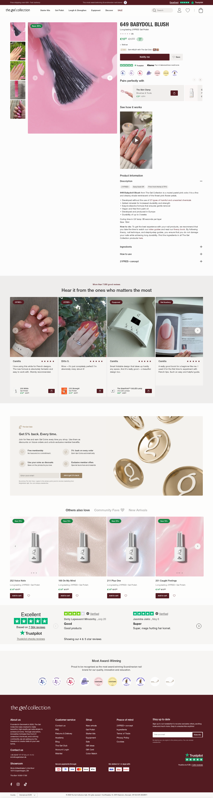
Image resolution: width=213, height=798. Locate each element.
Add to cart (16, 596)
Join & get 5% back (71, 475)
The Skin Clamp (143, 90)
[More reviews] (198, 331)
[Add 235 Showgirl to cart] (100, 391)
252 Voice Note (18, 580)
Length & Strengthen (77, 10)
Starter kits (90, 733)
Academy (59, 738)
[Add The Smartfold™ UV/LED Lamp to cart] (148, 391)
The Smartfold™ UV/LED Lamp (129, 388)
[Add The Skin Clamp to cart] (174, 93)
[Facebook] (11, 784)
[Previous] (194, 80)
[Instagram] (18, 784)
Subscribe (197, 735)
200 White (24, 388)
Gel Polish (59, 10)
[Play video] (136, 140)
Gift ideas (90, 745)
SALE (120, 10)
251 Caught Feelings (166, 580)
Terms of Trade (123, 733)
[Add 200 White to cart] (51, 391)
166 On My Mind (67, 580)
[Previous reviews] (15, 331)
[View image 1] (17, 31)
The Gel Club (61, 745)
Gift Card (90, 749)
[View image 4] (17, 90)
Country (12, 795)
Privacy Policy (123, 738)
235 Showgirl (74, 388)
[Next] (200, 80)
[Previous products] (15, 546)
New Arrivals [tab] (138, 510)
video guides (155, 229)
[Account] (179, 10)
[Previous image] (35, 77)
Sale (88, 741)
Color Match (91, 753)
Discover (109, 10)
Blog (57, 741)
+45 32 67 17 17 (17, 755)
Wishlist (58, 753)
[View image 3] (17, 70)
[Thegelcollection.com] (18, 10)
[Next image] (110, 77)
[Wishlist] (188, 10)
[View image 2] (17, 51)
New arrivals (91, 725)
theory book (179, 229)
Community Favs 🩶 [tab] (109, 510)
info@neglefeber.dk (18, 757)
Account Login (62, 749)
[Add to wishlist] (28, 596)
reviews (197, 765)
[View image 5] (17, 109)
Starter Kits (45, 10)
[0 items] (201, 10)
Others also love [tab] (78, 510)
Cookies (120, 741)
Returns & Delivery (63, 733)
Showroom (16, 763)
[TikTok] (25, 784)
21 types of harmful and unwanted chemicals (170, 200)
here (141, 238)
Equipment (95, 10)
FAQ (57, 729)
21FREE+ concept (125, 725)
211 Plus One (114, 580)
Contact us (60, 725)
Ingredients (122, 729)
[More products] (198, 546)
